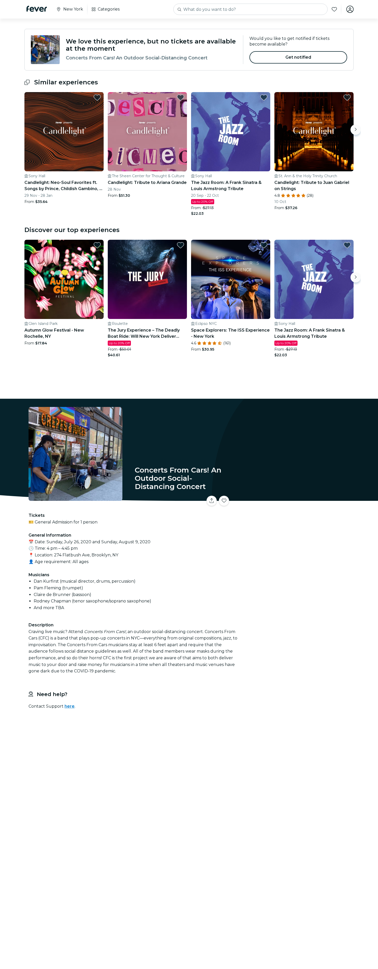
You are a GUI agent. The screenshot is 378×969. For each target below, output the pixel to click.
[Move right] (355, 130)
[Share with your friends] (211, 501)
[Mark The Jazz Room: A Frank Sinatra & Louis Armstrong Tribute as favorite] (263, 97)
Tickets (296, 498)
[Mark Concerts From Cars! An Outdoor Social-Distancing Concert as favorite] (224, 501)
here (70, 706)
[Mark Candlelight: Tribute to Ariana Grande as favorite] (180, 97)
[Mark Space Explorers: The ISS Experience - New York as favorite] (263, 245)
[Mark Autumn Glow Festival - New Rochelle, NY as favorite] (97, 245)
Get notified (298, 57)
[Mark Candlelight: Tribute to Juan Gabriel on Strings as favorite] (347, 97)
